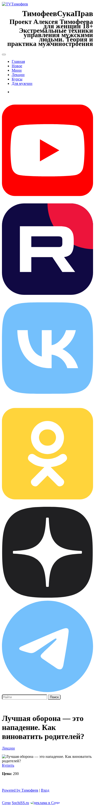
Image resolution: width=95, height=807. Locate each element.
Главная (18, 61)
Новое (17, 66)
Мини (17, 70)
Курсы (17, 79)
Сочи (6, 803)
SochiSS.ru (20, 803)
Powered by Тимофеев (20, 790)
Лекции (18, 75)
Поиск (54, 697)
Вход (45, 790)
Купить (8, 765)
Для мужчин (22, 83)
